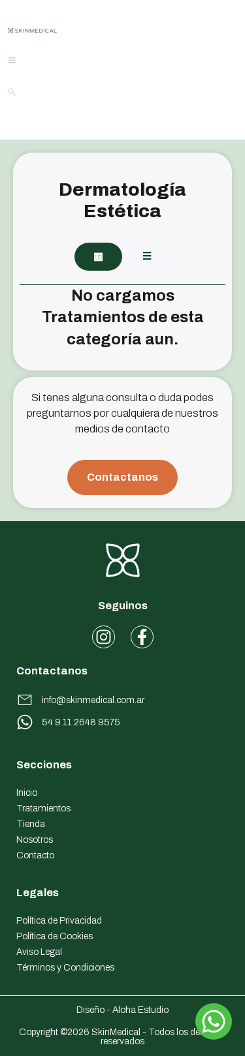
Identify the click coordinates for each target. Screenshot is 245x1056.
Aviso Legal (39, 952)
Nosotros (34, 840)
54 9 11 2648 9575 (81, 722)
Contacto (35, 855)
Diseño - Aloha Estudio (122, 1010)
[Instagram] (103, 637)
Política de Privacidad (59, 921)
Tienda (30, 824)
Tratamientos (43, 808)
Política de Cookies (54, 936)
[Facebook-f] (142, 637)
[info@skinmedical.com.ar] (24, 699)
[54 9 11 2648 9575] (24, 722)
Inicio (26, 793)
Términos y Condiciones (65, 968)
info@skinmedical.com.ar (93, 700)
